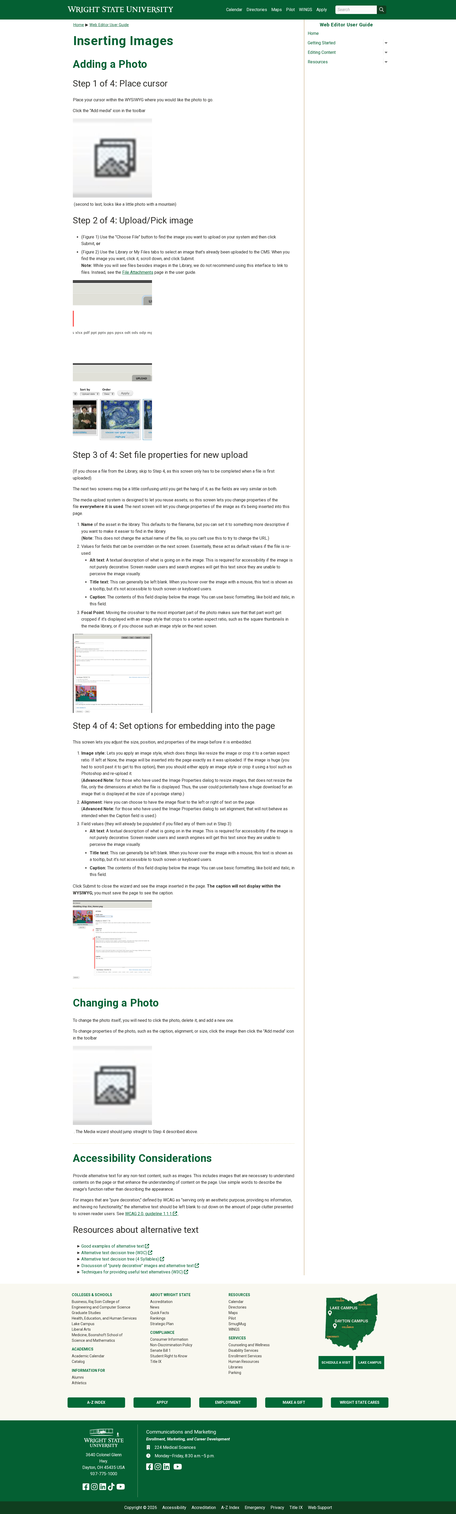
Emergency (255, 1508)
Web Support (320, 1508)
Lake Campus (83, 1324)
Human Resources (244, 1361)
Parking (235, 1373)
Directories (256, 9)
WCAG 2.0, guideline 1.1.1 (151, 1213)
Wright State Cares (359, 1402)
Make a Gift (294, 1402)
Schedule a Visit (335, 1362)
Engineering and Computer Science (101, 1307)
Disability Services (243, 1350)
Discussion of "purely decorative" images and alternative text (140, 1265)
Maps (276, 9)
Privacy (277, 1508)
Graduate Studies (86, 1313)
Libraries (236, 1367)
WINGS (305, 9)
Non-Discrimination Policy (171, 1345)
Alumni (85, 1377)
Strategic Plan (162, 1324)
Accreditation (161, 1302)
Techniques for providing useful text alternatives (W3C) (134, 1272)
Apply (321, 9)
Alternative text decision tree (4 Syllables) (122, 1259)
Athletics (87, 1383)
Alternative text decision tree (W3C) (116, 1252)
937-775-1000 (103, 1473)
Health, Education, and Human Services (104, 1318)
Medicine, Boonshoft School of (97, 1335)
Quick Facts (159, 1313)
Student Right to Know (168, 1356)
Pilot (290, 9)
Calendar (234, 9)
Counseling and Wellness (249, 1345)
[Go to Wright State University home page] (120, 9)
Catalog (78, 1361)
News (154, 1307)
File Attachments (137, 272)
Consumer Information (169, 1339)
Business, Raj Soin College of (96, 1302)
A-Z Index (96, 1402)
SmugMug (245, 1323)
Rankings (157, 1318)
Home (313, 33)
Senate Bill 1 (160, 1350)
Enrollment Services (245, 1356)
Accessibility (174, 1508)
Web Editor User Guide (109, 25)
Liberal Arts (81, 1329)
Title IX (156, 1361)
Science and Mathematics (93, 1340)
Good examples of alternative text (115, 1246)
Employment (228, 1402)
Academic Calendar (88, 1356)
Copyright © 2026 (140, 1508)
